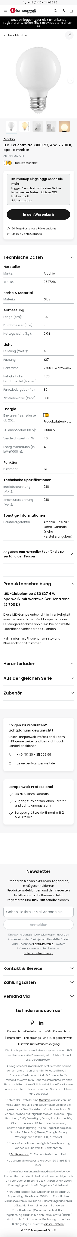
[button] (70, 79)
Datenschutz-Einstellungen (25, 1031)
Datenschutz (61, 1031)
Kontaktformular (43, 944)
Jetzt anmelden (21, 200)
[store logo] (25, 10)
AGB (48, 1031)
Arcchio (9, 139)
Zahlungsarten (19, 982)
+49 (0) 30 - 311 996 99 (42, 2)
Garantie (44, 1100)
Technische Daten (23, 257)
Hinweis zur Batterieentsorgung (39, 1044)
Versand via (16, 996)
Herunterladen (19, 664)
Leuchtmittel (17, 35)
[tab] (38, 257)
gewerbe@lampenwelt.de (36, 763)
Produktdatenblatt (25, 163)
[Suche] (55, 10)
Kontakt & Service (23, 968)
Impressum (14, 1038)
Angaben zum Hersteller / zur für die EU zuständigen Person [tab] (33, 554)
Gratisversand (19, 1154)
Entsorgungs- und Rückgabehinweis (48, 1038)
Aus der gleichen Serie (27, 678)
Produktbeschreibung (27, 584)
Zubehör (12, 693)
